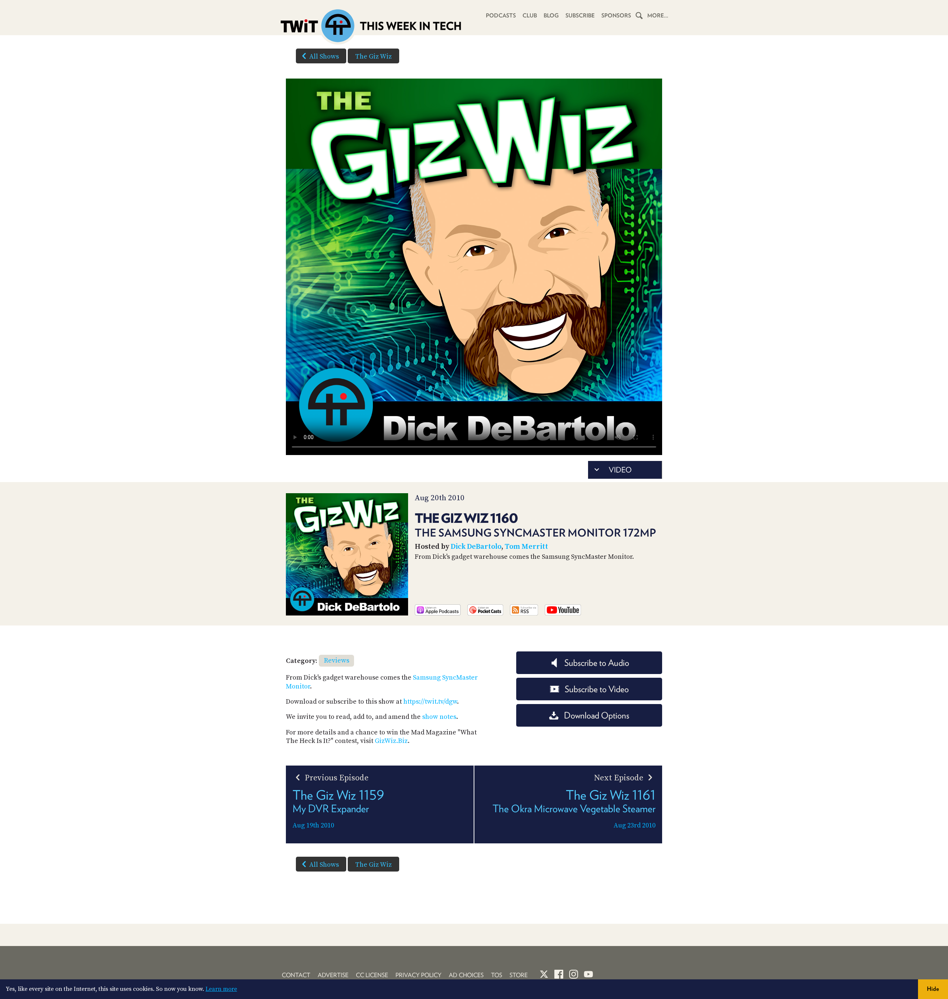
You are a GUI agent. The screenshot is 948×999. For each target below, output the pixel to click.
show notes (439, 717)
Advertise (333, 975)
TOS (496, 975)
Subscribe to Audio (596, 662)
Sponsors (616, 15)
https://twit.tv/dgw (430, 701)
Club (530, 15)
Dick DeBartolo (476, 546)
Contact (296, 975)
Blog (551, 15)
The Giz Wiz (373, 56)
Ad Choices (466, 975)
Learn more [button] (221, 989)
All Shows (324, 56)
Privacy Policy (418, 975)
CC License (372, 975)
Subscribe (580, 15)
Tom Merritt (526, 546)
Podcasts (501, 15)
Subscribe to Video (597, 689)
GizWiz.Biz (391, 741)
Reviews (336, 660)
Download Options (596, 715)
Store (519, 975)
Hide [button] (933, 988)
